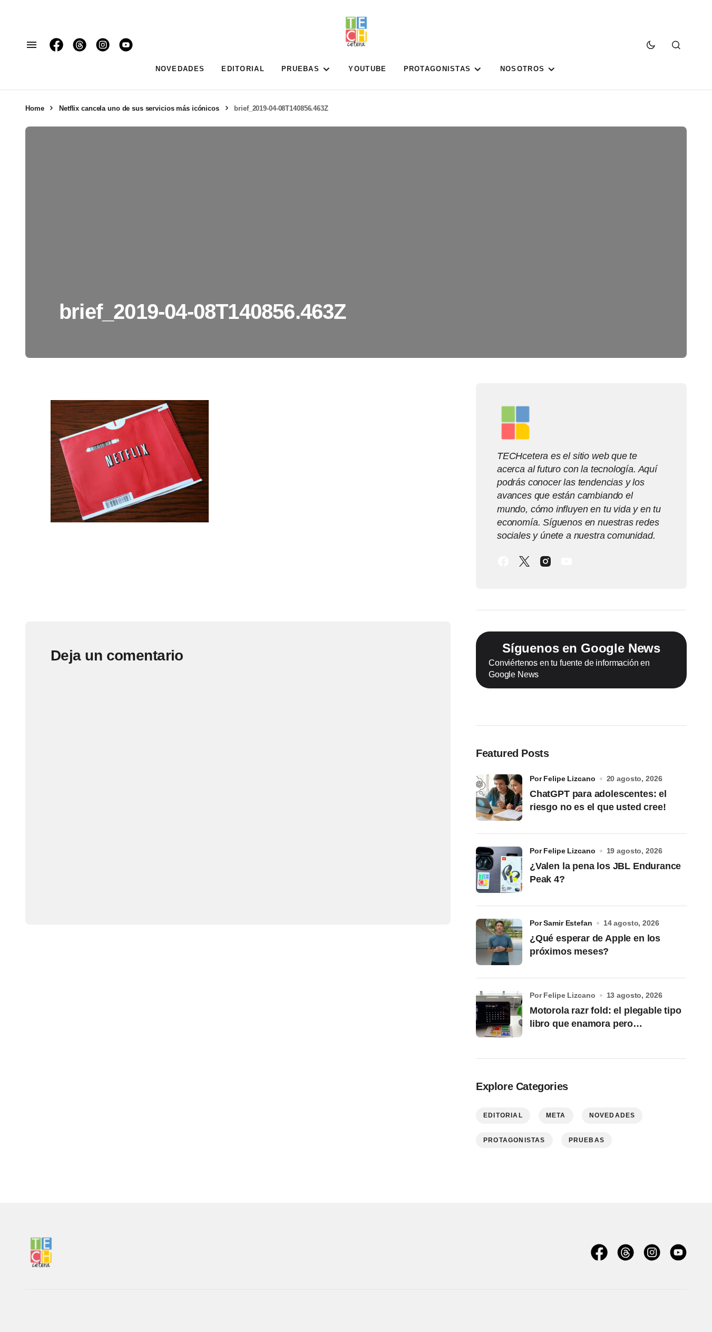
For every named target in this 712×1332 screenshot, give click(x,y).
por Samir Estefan (561, 923)
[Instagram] (545, 561)
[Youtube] (566, 561)
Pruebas (586, 1140)
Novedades (612, 1115)
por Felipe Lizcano (563, 778)
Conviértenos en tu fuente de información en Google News (574, 660)
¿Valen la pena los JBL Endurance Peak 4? (605, 872)
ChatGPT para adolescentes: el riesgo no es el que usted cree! (598, 800)
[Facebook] (503, 561)
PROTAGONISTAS (514, 1140)
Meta (556, 1115)
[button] (31, 44)
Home (34, 108)
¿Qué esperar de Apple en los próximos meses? (595, 945)
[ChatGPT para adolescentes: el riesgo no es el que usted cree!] (499, 797)
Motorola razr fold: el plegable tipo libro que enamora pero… (605, 1017)
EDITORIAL (503, 1115)
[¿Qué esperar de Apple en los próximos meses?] (499, 942)
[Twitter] (524, 561)
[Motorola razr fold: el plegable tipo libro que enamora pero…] (499, 1014)
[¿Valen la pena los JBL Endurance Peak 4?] (499, 870)
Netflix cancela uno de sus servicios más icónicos (139, 108)
